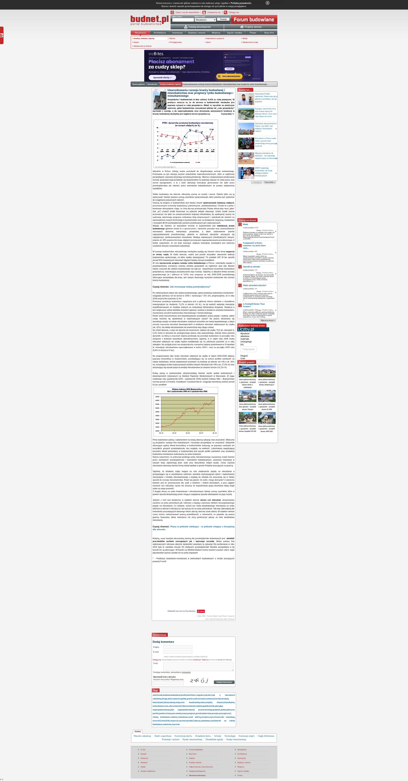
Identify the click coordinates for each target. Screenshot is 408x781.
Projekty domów (195, 762)
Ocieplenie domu (203, 736)
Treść (155, 663)
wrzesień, (157, 721)
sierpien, (205, 717)
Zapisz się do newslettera (187, 12)
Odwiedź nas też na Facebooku (181, 611)
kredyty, (225, 699)
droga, (165, 699)
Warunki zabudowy (142, 736)
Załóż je (205, 660)
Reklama (144, 762)
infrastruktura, (200, 699)
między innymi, (214, 702)
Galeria (192, 758)
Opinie (143, 767)
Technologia (229, 736)
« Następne (256, 182)
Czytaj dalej (226, 114)
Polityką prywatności (241, 3)
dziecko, (177, 699)
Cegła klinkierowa (266, 736)
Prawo (239, 775)
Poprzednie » (270, 182)
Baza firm (192, 754)
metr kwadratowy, (190, 702)
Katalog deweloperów (197, 771)
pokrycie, (231, 710)
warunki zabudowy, (226, 717)
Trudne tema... (268, 230)
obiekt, (200, 706)
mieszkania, (229, 702)
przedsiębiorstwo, (204, 713)
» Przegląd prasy (175, 42)
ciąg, (198, 695)
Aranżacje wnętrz (247, 736)
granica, (190, 699)
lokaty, (173, 702)
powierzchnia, (165, 713)
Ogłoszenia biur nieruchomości (201, 767)
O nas (143, 750)
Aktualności (152, 84)
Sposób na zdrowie (251, 267)
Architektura (242, 754)
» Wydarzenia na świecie (142, 46)
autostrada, (158, 695)
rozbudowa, (183, 717)
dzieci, (171, 699)
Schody (217, 736)
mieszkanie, (158, 706)
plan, (217, 706)
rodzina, (174, 717)
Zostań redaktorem (148, 771)
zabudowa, (205, 721)
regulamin (186, 672)
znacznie (176, 724)
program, (191, 713)
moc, (166, 706)
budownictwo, (188, 695)
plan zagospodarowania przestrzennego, (191, 710)
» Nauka (135, 42)
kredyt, (218, 699)
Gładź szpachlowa (162, 736)
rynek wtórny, (194, 717)
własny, (197, 721)
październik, (209, 706)
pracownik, (176, 713)
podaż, (224, 710)
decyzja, (204, 695)
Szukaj (138, 731)
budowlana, (176, 695)
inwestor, (211, 699)
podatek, (217, 710)
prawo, (184, 713)
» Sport (208, 42)
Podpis (156, 647)
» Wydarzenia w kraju (249, 42)
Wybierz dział (200, 17)
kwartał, (156, 702)
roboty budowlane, (161, 717)
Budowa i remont (243, 762)
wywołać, (190, 721)
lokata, (167, 702)
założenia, (167, 724)
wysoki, (182, 721)
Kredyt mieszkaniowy (236, 739)
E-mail (156, 652)
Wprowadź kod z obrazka (164, 677)
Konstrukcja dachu (183, 736)
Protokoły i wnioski (170, 739)
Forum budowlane (196, 750)
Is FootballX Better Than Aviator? (254, 305)
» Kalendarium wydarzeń (214, 38)
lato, (162, 702)
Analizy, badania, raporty (170, 84)
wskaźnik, (165, 721)
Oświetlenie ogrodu (214, 739)
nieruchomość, (175, 706)
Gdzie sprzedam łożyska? (254, 285)
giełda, (184, 699)
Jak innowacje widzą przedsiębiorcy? (190, 286)
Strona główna (138, 84)
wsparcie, (174, 721)
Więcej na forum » (268, 320)
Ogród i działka (243, 771)
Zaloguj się (234, 12)
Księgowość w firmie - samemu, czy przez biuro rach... (254, 245)
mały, (178, 702)
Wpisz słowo (177, 17)
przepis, (215, 713)
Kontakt (143, 754)
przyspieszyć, (225, 713)
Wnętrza (240, 767)
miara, (203, 702)
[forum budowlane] (254, 19)
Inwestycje (241, 758)
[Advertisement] (194, 627)
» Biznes (172, 38)
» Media (244, 38)
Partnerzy (144, 758)
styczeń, (213, 717)
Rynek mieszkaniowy (192, 739)
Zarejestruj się (213, 12)
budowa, (167, 695)
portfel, (156, 713)
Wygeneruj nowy (177, 679)
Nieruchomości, (189, 706)
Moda (245, 224)
